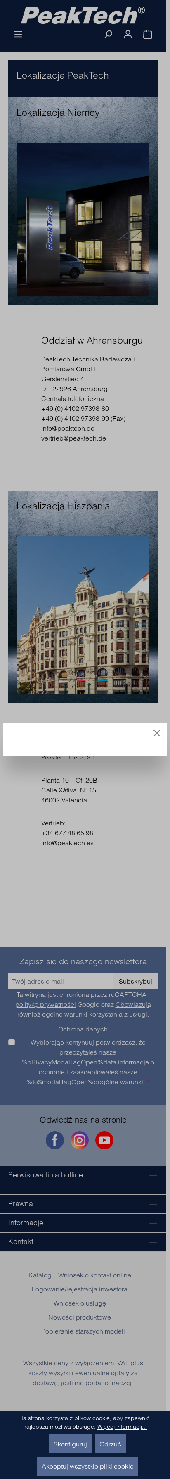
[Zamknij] (156, 733)
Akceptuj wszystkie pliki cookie (88, 1466)
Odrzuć (110, 1444)
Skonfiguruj (70, 1444)
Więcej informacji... (122, 1426)
